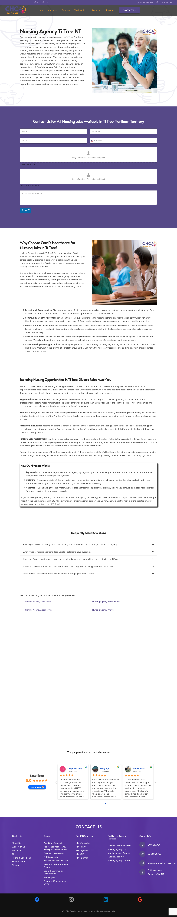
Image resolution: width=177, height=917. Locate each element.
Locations (16, 850)
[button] (71, 10)
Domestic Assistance (54, 853)
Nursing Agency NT (117, 856)
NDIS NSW (81, 846)
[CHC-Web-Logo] (15, 10)
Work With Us (18, 846)
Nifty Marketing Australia (103, 911)
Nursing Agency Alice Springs (38, 609)
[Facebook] (37, 899)
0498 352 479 (154, 844)
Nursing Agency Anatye (103, 609)
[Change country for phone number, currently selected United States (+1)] (92, 141)
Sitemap (16, 865)
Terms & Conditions (21, 857)
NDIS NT (80, 854)
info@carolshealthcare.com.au (162, 863)
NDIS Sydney (82, 850)
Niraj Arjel (105, 768)
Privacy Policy (18, 861)
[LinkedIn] (105, 899)
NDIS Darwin (82, 857)
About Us (16, 843)
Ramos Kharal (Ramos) (143, 768)
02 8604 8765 (154, 853)
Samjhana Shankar (76, 768)
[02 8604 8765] (143, 854)
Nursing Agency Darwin (119, 860)
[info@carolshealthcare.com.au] (143, 863)
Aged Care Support (53, 843)
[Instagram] (71, 899)
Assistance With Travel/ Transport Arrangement (55, 848)
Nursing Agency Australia (56, 860)
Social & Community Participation (53, 872)
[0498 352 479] (143, 845)
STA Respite (49, 877)
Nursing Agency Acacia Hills (38, 601)
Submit (26, 210)
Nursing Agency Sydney (119, 853)
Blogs (14, 854)
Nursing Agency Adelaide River (106, 601)
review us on (35, 787)
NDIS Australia (51, 857)
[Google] (140, 899)
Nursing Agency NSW (118, 849)
